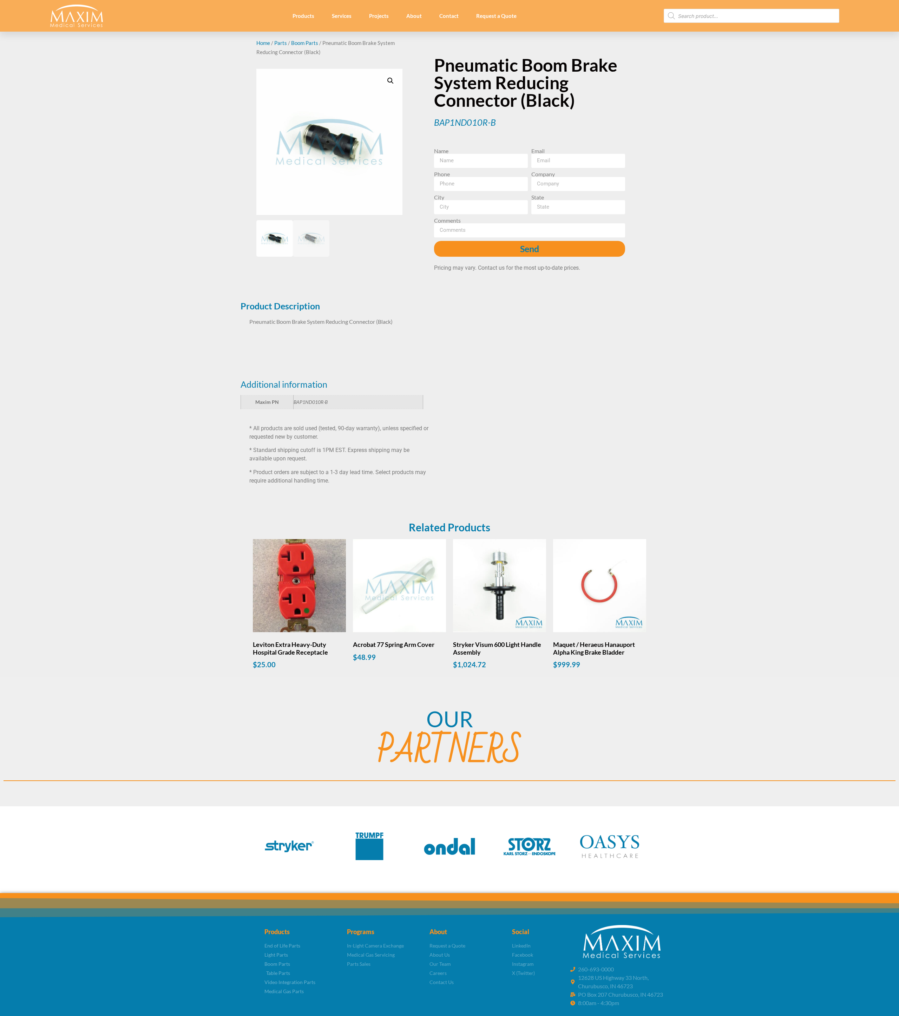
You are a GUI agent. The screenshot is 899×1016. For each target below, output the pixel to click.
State (537, 197)
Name (441, 151)
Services (342, 16)
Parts (280, 43)
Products (303, 16)
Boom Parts (304, 43)
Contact (449, 16)
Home (263, 43)
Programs (360, 932)
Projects (379, 16)
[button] (390, 80)
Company (543, 174)
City (439, 197)
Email (538, 151)
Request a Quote (496, 16)
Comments (447, 220)
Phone (442, 174)
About (414, 16)
